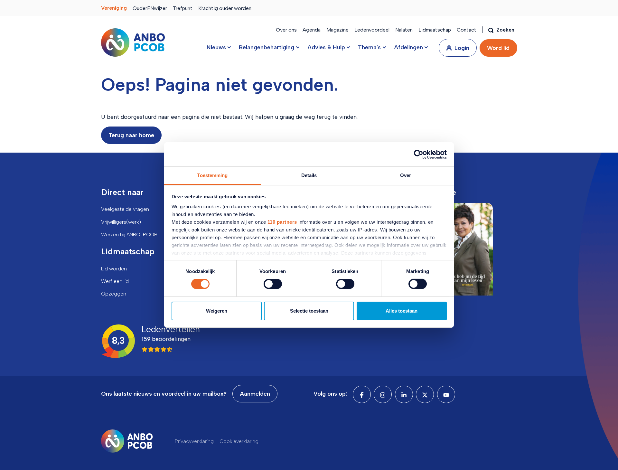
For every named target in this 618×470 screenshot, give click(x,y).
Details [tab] (309, 175)
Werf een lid (115, 281)
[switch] (273, 284)
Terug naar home (131, 135)
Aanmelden (255, 393)
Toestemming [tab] (212, 175)
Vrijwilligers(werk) (121, 222)
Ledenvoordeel (371, 30)
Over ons (286, 30)
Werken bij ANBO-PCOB (129, 234)
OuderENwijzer (150, 8)
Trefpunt (182, 8)
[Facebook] (362, 394)
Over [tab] (405, 175)
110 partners (282, 222)
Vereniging (114, 8)
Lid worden (114, 269)
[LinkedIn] (404, 394)
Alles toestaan (401, 311)
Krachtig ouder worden (224, 8)
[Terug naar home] (133, 42)
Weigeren (216, 311)
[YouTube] (446, 394)
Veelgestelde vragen (125, 209)
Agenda (312, 30)
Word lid (498, 48)
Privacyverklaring (194, 441)
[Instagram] (383, 394)
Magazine (337, 30)
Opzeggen (113, 294)
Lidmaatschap (434, 30)
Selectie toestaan (309, 311)
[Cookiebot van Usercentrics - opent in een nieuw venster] (418, 154)
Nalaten (404, 30)
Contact (466, 30)
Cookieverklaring (239, 441)
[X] (425, 394)
